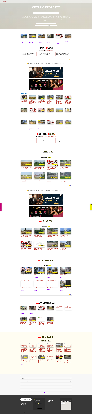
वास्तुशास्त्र (48, 50)
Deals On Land (0, 207)
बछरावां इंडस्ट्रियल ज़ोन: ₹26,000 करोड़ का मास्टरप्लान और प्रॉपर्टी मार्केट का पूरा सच (62, 54)
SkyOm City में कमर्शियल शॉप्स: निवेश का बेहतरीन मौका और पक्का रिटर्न (28, 54)
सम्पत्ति (46, 50)
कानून (43, 50)
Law (42, 136)
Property (45, 136)
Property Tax (53, 136)
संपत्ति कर (51, 50)
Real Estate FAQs (37, 406)
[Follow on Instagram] (37, 401)
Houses (63, 1)
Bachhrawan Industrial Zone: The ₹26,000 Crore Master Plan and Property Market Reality (62, 140)
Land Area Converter (38, 403)
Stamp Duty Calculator (38, 404)
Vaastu (49, 136)
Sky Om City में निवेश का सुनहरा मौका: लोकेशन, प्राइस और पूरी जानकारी (45, 54)
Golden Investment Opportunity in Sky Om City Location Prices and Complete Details (45, 140)
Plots (67, 1)
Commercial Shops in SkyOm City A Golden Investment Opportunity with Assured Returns (28, 140)
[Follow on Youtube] (35, 401)
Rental (81, 1)
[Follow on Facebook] (39, 401)
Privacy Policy (48, 412)
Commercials (75, 1)
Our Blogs (91, 208)
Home (60, 1)
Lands (71, 1)
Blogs (84, 1)
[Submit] (34, 13)
